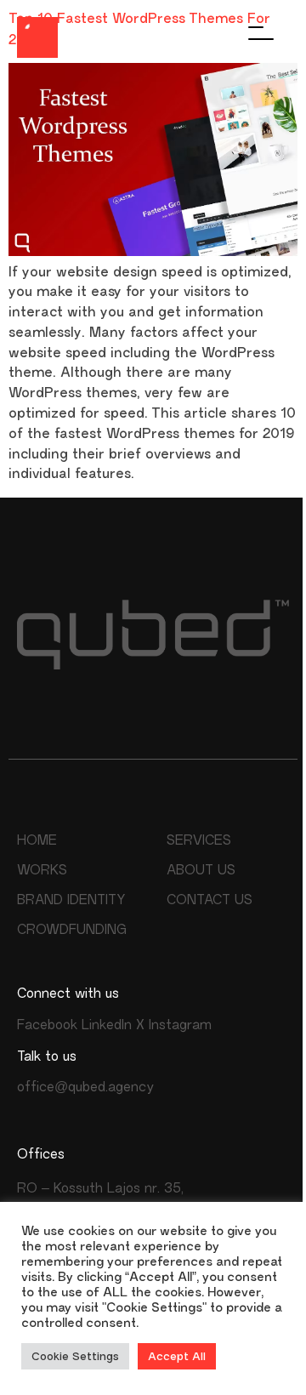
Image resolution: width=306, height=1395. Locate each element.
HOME (37, 840)
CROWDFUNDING (72, 929)
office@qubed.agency (85, 1087)
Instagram (180, 1024)
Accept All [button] (177, 1356)
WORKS (42, 870)
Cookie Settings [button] (75, 1356)
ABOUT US (201, 870)
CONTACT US (209, 899)
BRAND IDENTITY (71, 899)
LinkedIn (107, 1024)
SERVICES (199, 840)
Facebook (47, 1024)
